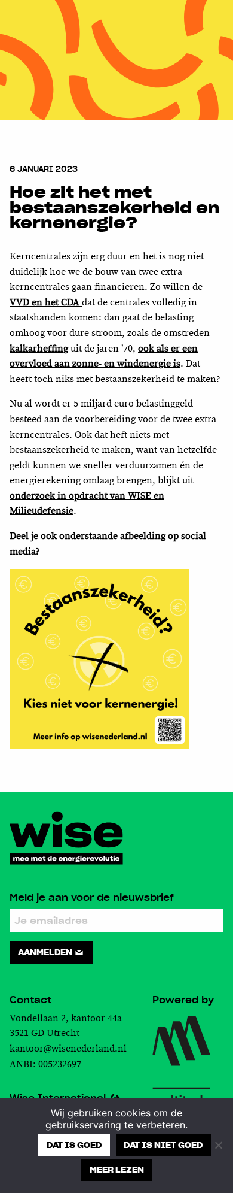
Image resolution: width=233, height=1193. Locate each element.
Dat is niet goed (163, 1145)
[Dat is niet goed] (218, 1145)
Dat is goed (74, 1145)
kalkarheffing (39, 349)
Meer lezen (117, 1170)
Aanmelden (46, 952)
